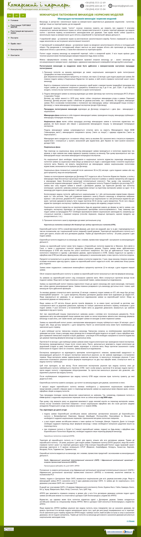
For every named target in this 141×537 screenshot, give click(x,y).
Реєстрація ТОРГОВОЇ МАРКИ (21, 26)
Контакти (15, 55)
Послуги (14, 38)
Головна (14, 20)
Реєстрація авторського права (22, 32)
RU (10, 15)
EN (23, 15)
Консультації (16, 49)
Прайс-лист (16, 44)
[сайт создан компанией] (119, 534)
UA (16, 15)
